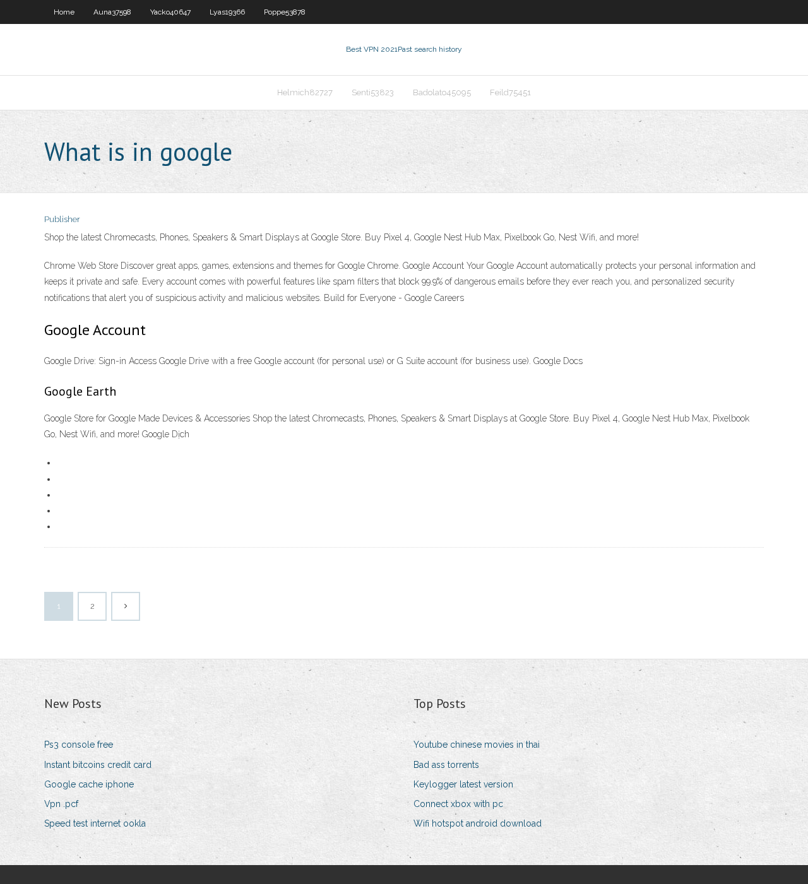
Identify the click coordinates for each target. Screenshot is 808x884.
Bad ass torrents (446, 765)
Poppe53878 (285, 12)
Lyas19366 (227, 12)
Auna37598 (112, 12)
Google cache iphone (89, 784)
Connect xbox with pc (458, 804)
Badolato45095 (442, 92)
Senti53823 (373, 92)
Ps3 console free (78, 745)
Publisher (62, 219)
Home (64, 12)
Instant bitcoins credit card (98, 765)
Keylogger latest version (463, 784)
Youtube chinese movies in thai (476, 745)
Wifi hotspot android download (477, 823)
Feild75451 (510, 92)
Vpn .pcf (61, 804)
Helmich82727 (305, 92)
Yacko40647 (170, 12)
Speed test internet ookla (95, 823)
